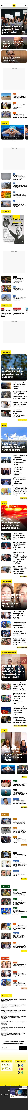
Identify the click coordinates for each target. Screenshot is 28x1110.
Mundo (14, 286)
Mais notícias (24, 807)
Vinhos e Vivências (17, 308)
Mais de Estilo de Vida (22, 420)
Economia (14, 790)
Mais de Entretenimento (22, 647)
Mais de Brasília (23, 498)
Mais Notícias (24, 845)
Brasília (14, 94)
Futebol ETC (15, 781)
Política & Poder (15, 861)
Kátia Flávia (15, 962)
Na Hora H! (15, 819)
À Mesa (2, 308)
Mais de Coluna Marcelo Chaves (20, 725)
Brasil (14, 173)
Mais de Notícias (23, 576)
